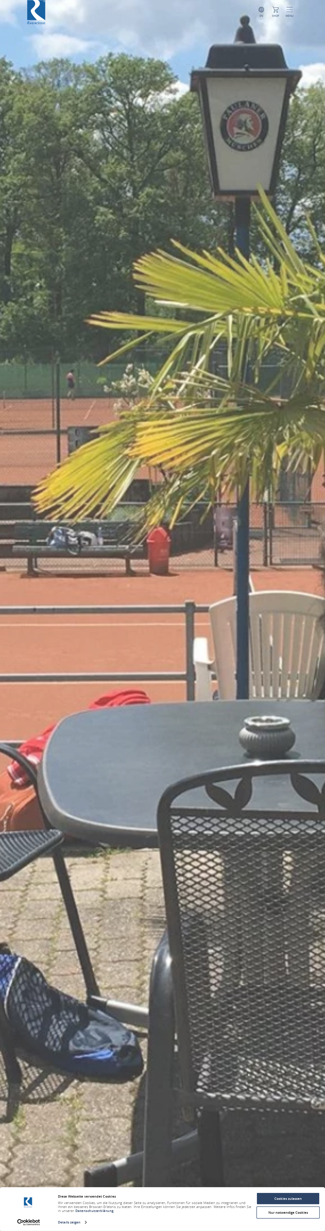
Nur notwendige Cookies (288, 1212)
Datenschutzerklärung (94, 1210)
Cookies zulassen (288, 1198)
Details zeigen (69, 1222)
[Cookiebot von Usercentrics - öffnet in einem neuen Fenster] (28, 1222)
